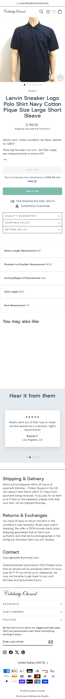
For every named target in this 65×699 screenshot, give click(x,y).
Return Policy (16, 229)
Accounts (11, 604)
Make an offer (32, 192)
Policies (9, 620)
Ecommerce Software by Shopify (32, 696)
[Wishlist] (54, 12)
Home (31, 91)
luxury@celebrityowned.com (21, 558)
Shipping (19, 128)
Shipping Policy (18, 222)
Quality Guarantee (20, 216)
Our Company (13, 612)
